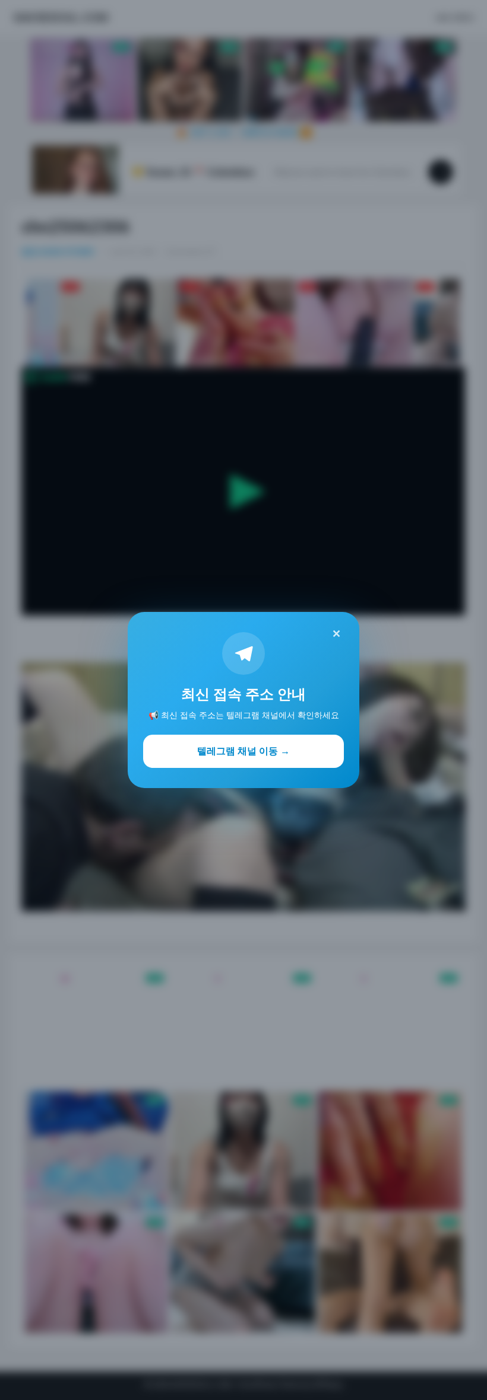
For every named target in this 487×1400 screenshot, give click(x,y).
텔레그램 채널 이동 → (243, 750)
